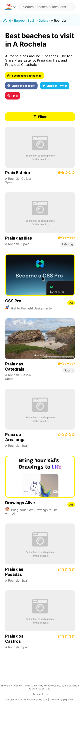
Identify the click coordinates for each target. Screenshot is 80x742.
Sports (68, 370)
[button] (10, 7)
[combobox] (47, 7)
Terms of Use (40, 694)
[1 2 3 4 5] (40, 338)
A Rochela (12, 178)
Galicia (26, 178)
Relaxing (67, 244)
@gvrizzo (68, 699)
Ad (71, 303)
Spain (9, 182)
